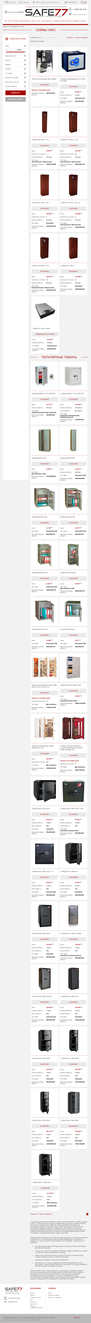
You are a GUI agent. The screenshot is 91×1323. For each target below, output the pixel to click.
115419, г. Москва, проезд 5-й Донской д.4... (48, 2)
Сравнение (10, 2)
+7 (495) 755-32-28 (79, 9)
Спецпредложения (24, 21)
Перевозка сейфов (53, 1295)
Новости (34, 21)
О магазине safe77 (35, 1297)
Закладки (24, 2)
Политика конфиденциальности (36, 1306)
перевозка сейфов (59, 21)
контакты (83, 21)
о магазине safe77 (46, 21)
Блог (39, 21)
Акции (50, 1293)
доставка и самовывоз (72, 21)
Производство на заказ (54, 16)
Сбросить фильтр (15, 99)
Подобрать (15, 93)
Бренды (15, 21)
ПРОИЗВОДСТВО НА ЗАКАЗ (12, 1293)
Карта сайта (33, 1304)
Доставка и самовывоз (54, 1297)
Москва (21, 12)
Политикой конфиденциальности (34, 1319)
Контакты (32, 1301)
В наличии (44, 85)
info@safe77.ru (72, 2)
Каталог (9, 21)
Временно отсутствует (45, 334)
